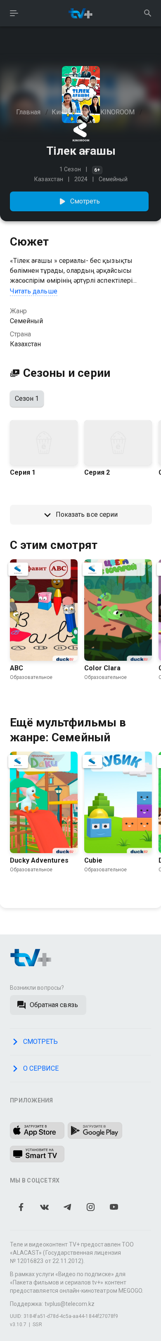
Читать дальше (33, 291)
